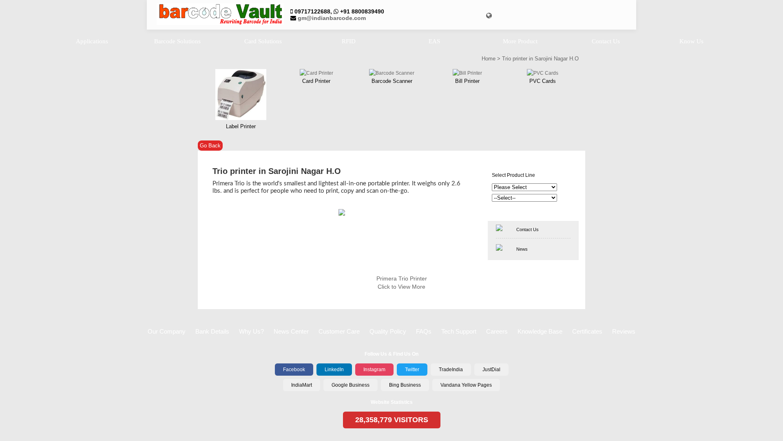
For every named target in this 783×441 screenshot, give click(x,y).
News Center (291, 331)
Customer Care (339, 331)
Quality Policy (387, 331)
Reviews (623, 331)
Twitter (412, 369)
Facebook (294, 369)
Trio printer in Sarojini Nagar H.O (540, 59)
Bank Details (212, 331)
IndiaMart (301, 385)
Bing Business (405, 385)
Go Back (210, 146)
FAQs (423, 331)
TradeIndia (451, 369)
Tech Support (458, 331)
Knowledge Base (540, 331)
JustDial (491, 369)
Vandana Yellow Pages (466, 385)
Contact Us (527, 229)
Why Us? (251, 331)
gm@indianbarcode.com (332, 18)
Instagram (374, 369)
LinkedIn (334, 369)
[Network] (489, 15)
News (522, 249)
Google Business (350, 385)
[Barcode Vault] (220, 14)
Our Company (167, 331)
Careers (497, 331)
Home (488, 59)
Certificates (587, 331)
